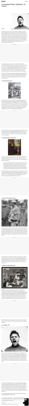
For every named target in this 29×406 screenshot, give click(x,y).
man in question (4, 232)
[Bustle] (3, 1)
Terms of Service (12, 404)
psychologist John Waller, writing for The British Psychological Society (13, 172)
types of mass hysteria (6, 63)
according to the (13, 67)
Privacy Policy (16, 404)
